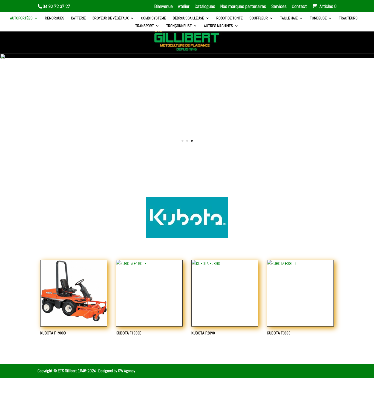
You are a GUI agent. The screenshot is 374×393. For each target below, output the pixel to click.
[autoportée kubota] (187, 57)
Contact (299, 6)
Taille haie (289, 18)
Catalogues (205, 6)
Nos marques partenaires (243, 6)
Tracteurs (348, 18)
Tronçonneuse (179, 26)
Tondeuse (318, 18)
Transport (144, 26)
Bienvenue (163, 6)
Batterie (78, 18)
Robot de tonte (229, 18)
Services (279, 6)
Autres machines (218, 26)
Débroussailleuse (188, 18)
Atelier (183, 6)
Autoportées (21, 18)
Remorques (54, 18)
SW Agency (126, 370)
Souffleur (258, 18)
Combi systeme (153, 18)
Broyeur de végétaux (111, 18)
